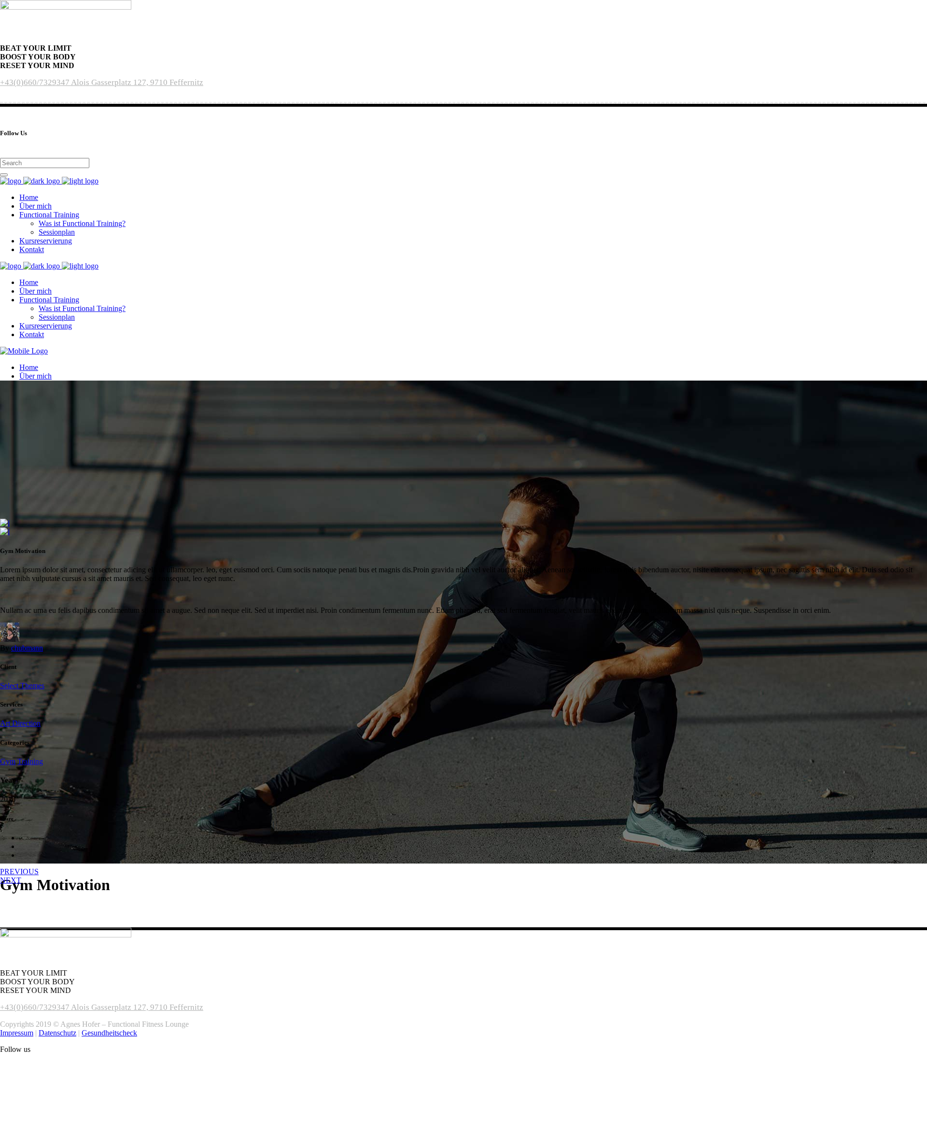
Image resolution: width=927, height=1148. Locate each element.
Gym (7, 761)
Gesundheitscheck (109, 1033)
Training (30, 761)
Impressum (16, 1033)
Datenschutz (57, 1033)
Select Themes (22, 685)
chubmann (27, 648)
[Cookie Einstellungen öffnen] (72, 1143)
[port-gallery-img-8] (5, 531)
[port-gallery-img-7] (5, 523)
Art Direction (20, 723)
